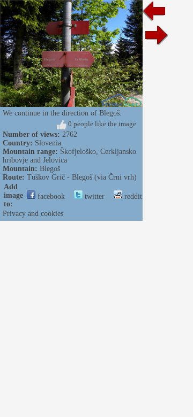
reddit (132, 196)
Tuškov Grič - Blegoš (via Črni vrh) (82, 177)
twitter (94, 196)
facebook (50, 196)
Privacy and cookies (33, 214)
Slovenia (48, 143)
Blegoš (50, 169)
